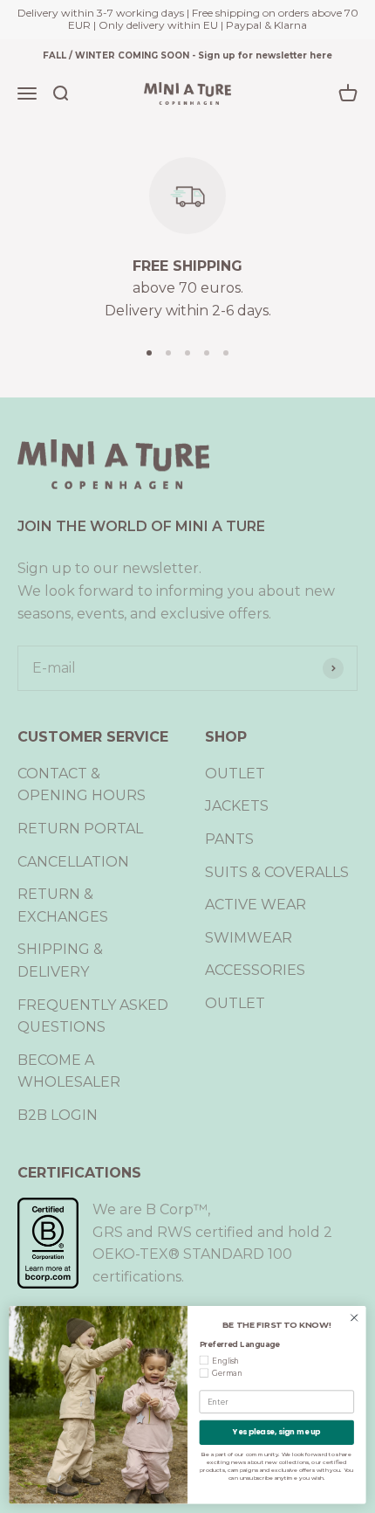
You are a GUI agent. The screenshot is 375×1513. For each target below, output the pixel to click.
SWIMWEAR (248, 937)
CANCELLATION (73, 861)
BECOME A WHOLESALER (68, 1071)
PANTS (229, 839)
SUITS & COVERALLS (277, 872)
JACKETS (237, 806)
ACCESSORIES (255, 970)
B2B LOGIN (57, 1115)
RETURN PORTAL (80, 828)
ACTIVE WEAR (255, 904)
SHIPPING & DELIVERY (60, 960)
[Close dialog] (354, 1317)
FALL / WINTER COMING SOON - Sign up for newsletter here (187, 55)
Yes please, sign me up (276, 1432)
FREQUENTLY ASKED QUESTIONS (92, 1016)
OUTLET (235, 773)
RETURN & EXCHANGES (62, 905)
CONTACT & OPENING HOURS (81, 785)
